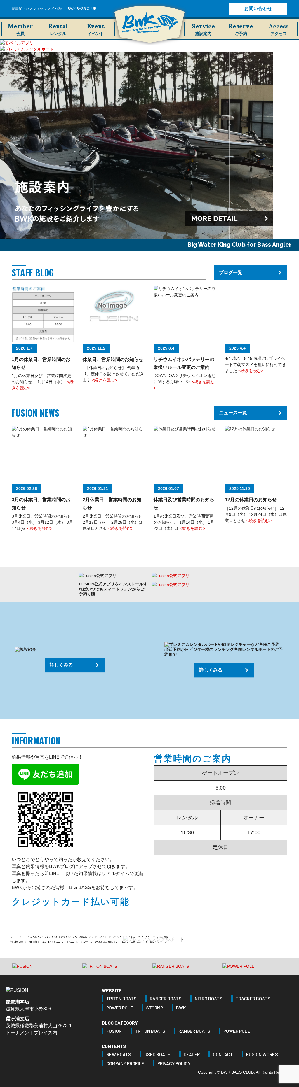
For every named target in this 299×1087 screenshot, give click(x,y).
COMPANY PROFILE (125, 1063)
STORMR (154, 1007)
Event (96, 29)
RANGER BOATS (166, 998)
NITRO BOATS (208, 998)
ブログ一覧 (230, 272)
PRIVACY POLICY (173, 1063)
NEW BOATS (118, 1054)
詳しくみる (61, 664)
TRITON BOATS (121, 998)
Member (20, 29)
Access (279, 29)
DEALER (192, 1054)
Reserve (241, 29)
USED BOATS (157, 1054)
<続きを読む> (104, 380)
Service (203, 29)
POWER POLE (119, 1007)
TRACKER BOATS (253, 998)
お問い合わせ (258, 8)
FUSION (114, 1031)
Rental (58, 29)
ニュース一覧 (233, 412)
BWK (181, 1007)
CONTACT (223, 1054)
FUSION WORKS (262, 1054)
